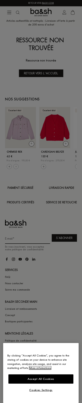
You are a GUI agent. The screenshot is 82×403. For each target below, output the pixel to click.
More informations (40, 368)
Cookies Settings (41, 390)
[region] (41, 373)
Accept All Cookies (41, 379)
